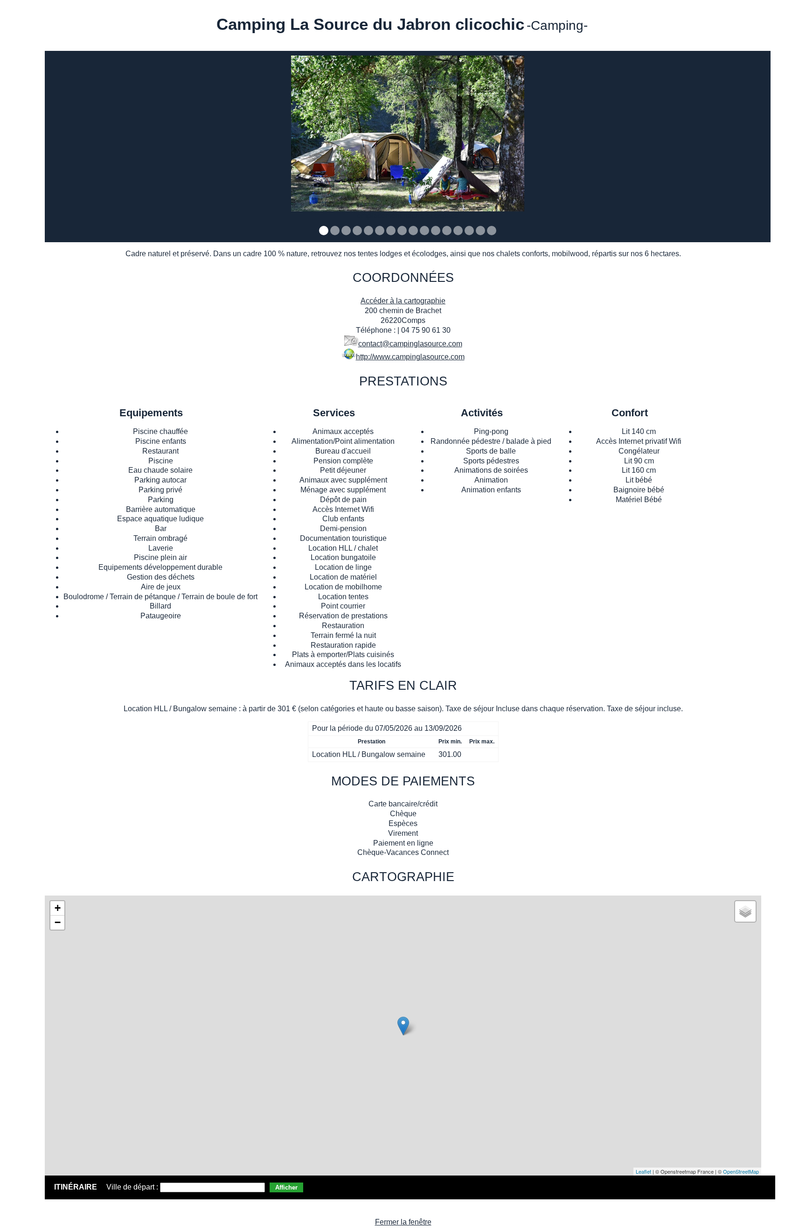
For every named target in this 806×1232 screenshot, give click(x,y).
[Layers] (745, 911)
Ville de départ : (133, 1187)
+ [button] (58, 908)
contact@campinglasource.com (410, 344)
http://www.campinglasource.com (410, 357)
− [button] (58, 922)
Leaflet (643, 1171)
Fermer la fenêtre (403, 1222)
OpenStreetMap (741, 1171)
